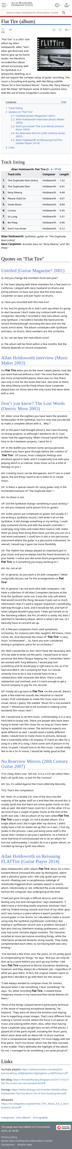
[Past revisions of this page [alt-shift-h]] (60, 30)
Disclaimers (8, 1144)
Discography (40, 1117)
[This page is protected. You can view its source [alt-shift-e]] (54, 30)
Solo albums (23, 1117)
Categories (7, 1117)
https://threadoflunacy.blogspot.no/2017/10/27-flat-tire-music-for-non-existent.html (35, 1081)
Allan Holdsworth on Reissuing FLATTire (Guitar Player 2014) (30, 859)
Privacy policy (9, 1137)
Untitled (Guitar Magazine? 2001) (32, 270)
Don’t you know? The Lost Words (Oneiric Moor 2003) (33, 406)
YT (56, 169)
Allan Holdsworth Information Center (22, 4)
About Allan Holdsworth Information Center (27, 1140)
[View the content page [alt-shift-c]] (3, 30)
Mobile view (24, 1144)
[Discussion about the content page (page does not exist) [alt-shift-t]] (10, 30)
